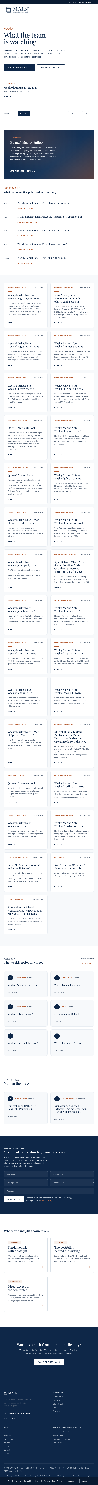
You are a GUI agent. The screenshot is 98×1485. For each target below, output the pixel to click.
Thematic (56, 1407)
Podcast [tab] (89, 114)
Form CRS (67, 1468)
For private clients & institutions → (18, 1413)
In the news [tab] (76, 114)
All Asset (56, 1411)
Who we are (8, 1432)
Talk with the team (49, 1362)
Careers (7, 1453)
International (58, 1404)
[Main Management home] (17, 10)
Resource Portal (59, 1435)
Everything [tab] (24, 114)
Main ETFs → (9, 1418)
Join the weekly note (19, 67)
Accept (85, 1481)
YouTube (88, 963)
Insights (7, 1443)
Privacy (76, 1468)
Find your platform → (61, 1432)
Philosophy (8, 1435)
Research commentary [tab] (58, 114)
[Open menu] (89, 10)
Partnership (8, 1439)
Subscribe (13, 1199)
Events (6, 1446)
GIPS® (7, 1471)
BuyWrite (56, 1400)
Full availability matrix (61, 1439)
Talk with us (57, 1443)
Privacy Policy (46, 1200)
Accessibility (16, 1471)
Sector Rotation (59, 1397)
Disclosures (86, 1468)
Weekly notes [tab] (39, 114)
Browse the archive (51, 68)
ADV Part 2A (56, 1468)
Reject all (71, 1481)
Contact (7, 1450)
